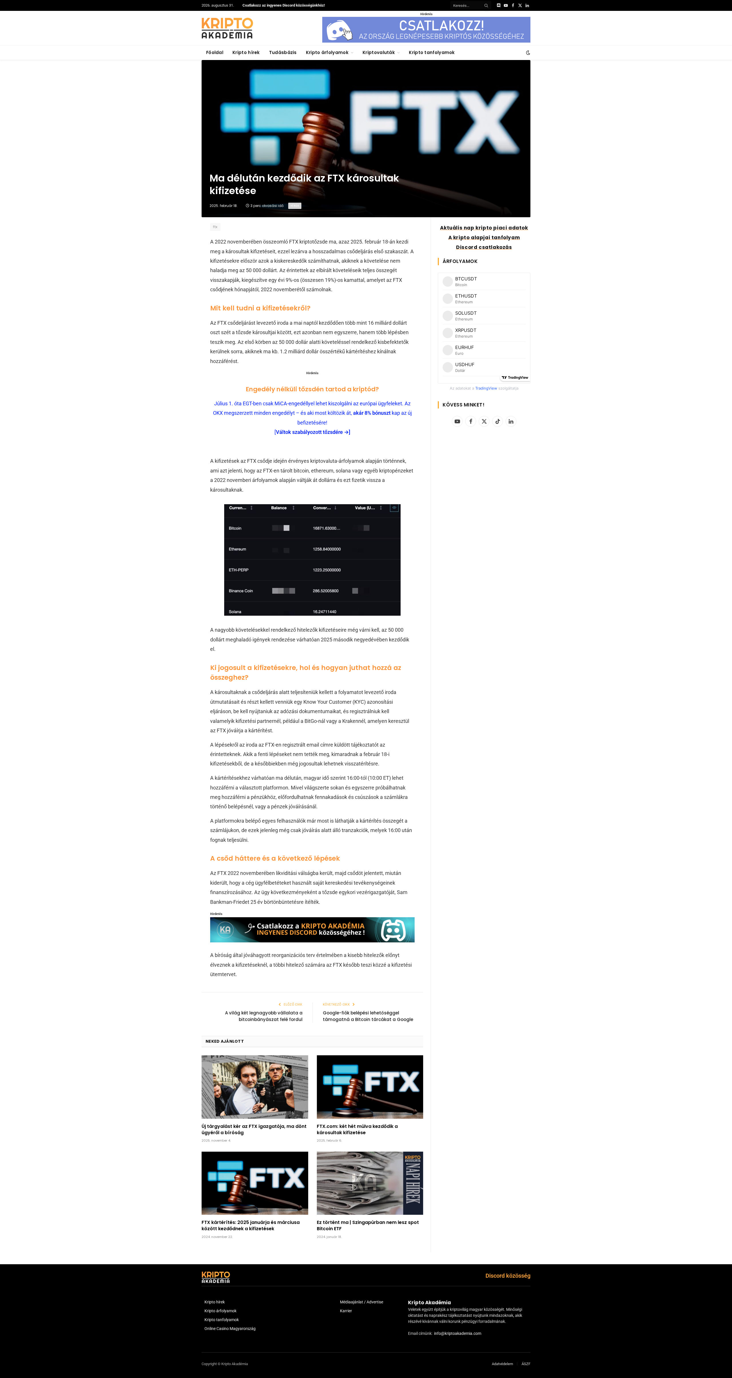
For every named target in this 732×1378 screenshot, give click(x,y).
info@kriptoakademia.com (457, 1333)
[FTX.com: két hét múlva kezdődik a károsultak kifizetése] (370, 1087)
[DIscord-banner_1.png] (426, 41)
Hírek (295, 206)
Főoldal (214, 52)
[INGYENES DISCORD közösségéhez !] (312, 941)
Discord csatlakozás (484, 247)
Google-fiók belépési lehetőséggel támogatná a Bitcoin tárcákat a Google (368, 1016)
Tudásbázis (283, 52)
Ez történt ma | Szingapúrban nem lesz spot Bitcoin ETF (368, 1225)
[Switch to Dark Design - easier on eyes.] (527, 52)
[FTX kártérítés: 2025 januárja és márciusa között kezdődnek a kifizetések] (255, 1183)
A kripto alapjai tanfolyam (484, 237)
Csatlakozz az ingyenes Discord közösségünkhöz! (283, 5)
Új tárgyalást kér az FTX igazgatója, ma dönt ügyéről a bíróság (254, 1129)
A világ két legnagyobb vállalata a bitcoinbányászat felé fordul (264, 1016)
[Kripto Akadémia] (227, 28)
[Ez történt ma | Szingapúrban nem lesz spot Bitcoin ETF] (370, 1183)
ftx (215, 227)
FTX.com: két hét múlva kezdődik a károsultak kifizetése (357, 1129)
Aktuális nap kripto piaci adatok (484, 227)
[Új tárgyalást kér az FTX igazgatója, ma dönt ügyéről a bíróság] (255, 1087)
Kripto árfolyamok (327, 52)
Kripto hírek (246, 52)
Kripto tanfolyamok (432, 52)
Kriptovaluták (379, 52)
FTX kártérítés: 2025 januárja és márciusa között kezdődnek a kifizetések (251, 1225)
